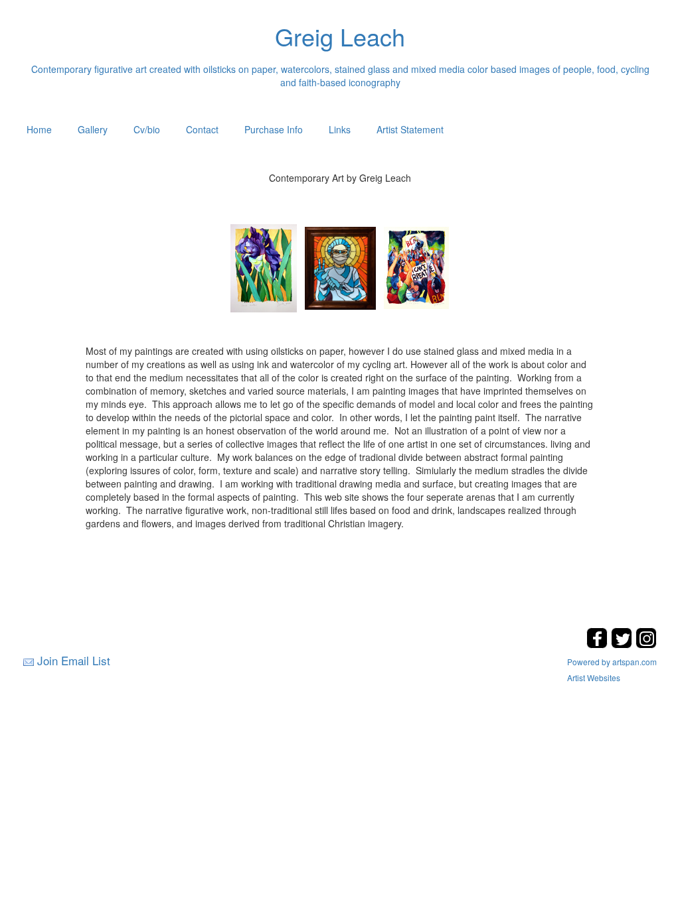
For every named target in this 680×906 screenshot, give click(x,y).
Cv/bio (146, 129)
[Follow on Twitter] (623, 644)
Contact (202, 129)
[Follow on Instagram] (646, 644)
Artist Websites (593, 677)
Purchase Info (273, 129)
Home (39, 129)
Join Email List (73, 660)
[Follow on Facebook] (598, 644)
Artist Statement (410, 129)
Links (340, 129)
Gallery (93, 129)
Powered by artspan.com (612, 661)
